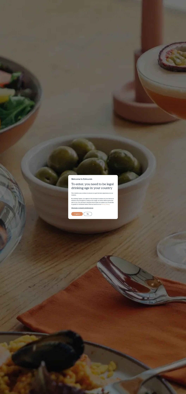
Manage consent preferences (82, 208)
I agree (77, 214)
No (88, 214)
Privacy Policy (105, 204)
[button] (23, 6)
